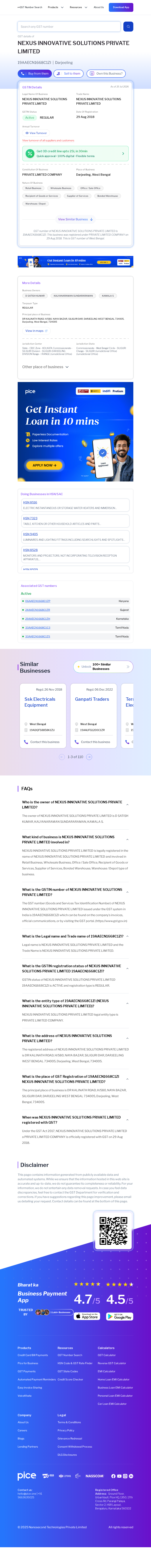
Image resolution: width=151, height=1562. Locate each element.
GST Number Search (70, 1355)
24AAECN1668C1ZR (37, 609)
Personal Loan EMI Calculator (115, 1395)
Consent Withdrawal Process (75, 1446)
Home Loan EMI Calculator (113, 1379)
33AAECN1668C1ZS (37, 636)
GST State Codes (68, 1371)
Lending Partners (28, 1446)
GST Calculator (107, 1355)
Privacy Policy (66, 1430)
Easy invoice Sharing (30, 1387)
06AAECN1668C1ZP (37, 601)
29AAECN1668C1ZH (37, 618)
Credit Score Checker (70, 1379)
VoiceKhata (24, 1395)
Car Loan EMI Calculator (112, 1403)
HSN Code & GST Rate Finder (75, 1363)
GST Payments (27, 1371)
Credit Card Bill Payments (33, 1355)
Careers (22, 1430)
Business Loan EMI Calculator (115, 1387)
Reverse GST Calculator (112, 1363)
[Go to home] (19, 7)
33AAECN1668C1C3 (37, 627)
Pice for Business (28, 1363)
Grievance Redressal (70, 1438)
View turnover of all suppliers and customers (48, 140)
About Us (23, 1422)
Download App (121, 7)
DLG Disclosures (67, 1454)
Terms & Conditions (69, 1422)
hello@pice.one (27, 1493)
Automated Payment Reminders (35, 1379)
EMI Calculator (106, 1371)
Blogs (21, 1438)
